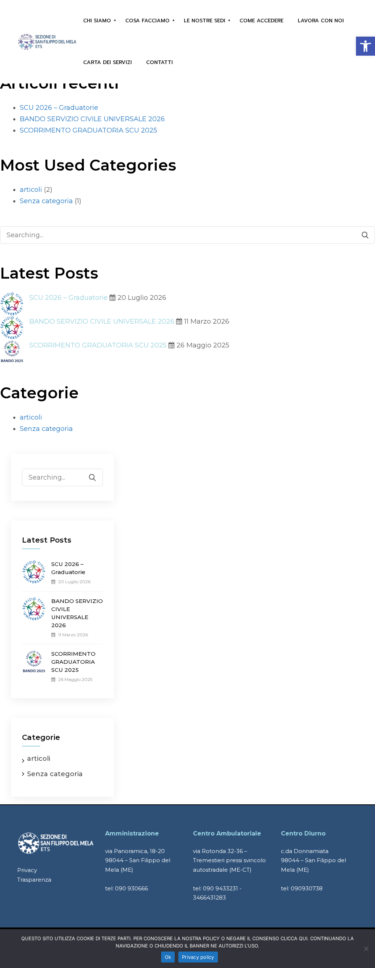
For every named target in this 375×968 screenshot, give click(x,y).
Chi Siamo (97, 21)
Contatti (159, 62)
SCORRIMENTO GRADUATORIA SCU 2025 (88, 130)
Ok (168, 957)
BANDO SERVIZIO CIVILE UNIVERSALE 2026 (92, 119)
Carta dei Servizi (107, 62)
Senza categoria (46, 201)
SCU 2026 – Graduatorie (59, 108)
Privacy (27, 870)
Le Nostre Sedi (204, 21)
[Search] (361, 235)
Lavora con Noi (321, 21)
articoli (31, 190)
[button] (365, 46)
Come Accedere (261, 21)
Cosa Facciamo (147, 21)
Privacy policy (198, 957)
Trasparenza (34, 879)
